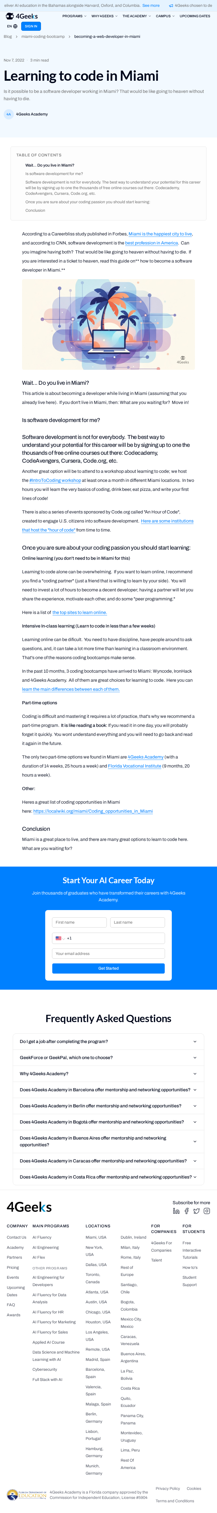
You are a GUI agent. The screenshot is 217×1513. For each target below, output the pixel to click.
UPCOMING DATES (195, 16)
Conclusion (35, 210)
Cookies (194, 1488)
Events (13, 1277)
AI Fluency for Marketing (54, 1322)
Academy (15, 1247)
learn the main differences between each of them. (71, 689)
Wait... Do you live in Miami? (49, 165)
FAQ (11, 1305)
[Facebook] (186, 1211)
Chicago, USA (98, 1312)
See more (147, 5)
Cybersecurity (44, 1369)
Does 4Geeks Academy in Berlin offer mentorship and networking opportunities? (101, 1105)
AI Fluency (41, 1237)
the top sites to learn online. (80, 612)
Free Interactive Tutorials (192, 1250)
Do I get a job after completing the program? (64, 1041)
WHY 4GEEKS (103, 16)
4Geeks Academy (146, 757)
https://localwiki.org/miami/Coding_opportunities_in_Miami (93, 811)
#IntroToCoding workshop (55, 480)
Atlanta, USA (97, 1292)
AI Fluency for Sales (50, 1332)
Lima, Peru (130, 1450)
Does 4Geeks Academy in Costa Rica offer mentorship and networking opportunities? (106, 1177)
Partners (14, 1257)
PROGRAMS (72, 16)
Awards (13, 1315)
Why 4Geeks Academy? (44, 1073)
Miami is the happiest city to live (160, 233)
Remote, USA (98, 1349)
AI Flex (38, 1257)
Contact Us (16, 1237)
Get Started (108, 968)
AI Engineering (45, 1247)
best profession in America (151, 242)
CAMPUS (163, 16)
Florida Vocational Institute (134, 766)
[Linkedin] (176, 1211)
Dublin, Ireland (133, 1237)
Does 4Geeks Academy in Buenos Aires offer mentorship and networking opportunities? (93, 1141)
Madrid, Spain (98, 1359)
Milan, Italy (130, 1247)
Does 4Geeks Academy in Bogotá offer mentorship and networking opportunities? (102, 1122)
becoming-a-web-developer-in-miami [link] (107, 36)
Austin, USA (96, 1302)
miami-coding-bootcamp (43, 36)
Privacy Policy (168, 1488)
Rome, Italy (131, 1257)
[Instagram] (206, 1211)
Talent (156, 1260)
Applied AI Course (48, 1342)
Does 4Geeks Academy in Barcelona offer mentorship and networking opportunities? (105, 1089)
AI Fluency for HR (48, 1312)
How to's (190, 1267)
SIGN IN (31, 26)
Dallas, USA (96, 1265)
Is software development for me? (54, 174)
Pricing (13, 1267)
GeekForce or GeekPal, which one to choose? (66, 1057)
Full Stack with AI (47, 1380)
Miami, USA (96, 1237)
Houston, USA (98, 1322)
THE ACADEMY (135, 16)
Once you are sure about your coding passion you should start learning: (87, 202)
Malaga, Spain (98, 1404)
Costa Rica (130, 1388)
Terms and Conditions (175, 1501)
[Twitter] (196, 1211)
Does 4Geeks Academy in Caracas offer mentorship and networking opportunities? (103, 1160)
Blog (8, 36)
